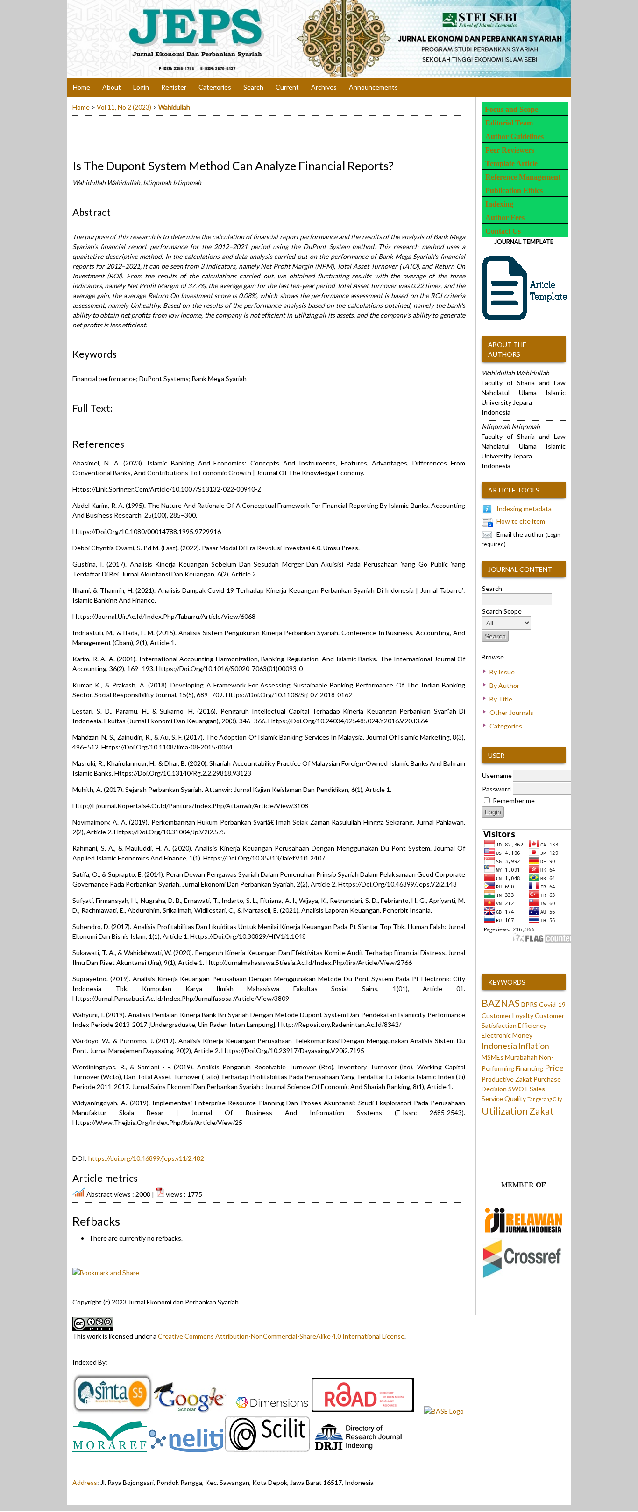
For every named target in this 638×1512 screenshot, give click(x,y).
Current (287, 87)
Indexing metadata (524, 509)
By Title (500, 699)
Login (141, 87)
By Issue (502, 672)
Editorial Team (509, 123)
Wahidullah (174, 107)
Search (253, 87)
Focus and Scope (511, 109)
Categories (505, 726)
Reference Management (522, 177)
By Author (504, 685)
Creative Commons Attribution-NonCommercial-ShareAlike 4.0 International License (281, 1336)
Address (84, 1482)
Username (497, 775)
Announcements (373, 87)
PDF (77, 421)
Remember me (514, 801)
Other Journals (511, 712)
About (111, 87)
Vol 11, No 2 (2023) (124, 107)
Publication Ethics (514, 190)
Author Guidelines (514, 136)
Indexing (499, 204)
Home (81, 87)
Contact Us (503, 231)
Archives (324, 87)
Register (173, 87)
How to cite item (520, 521)
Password (496, 789)
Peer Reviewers (509, 150)
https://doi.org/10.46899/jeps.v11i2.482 (146, 1158)
